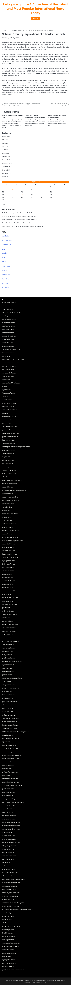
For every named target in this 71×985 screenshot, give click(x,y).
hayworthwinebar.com (9, 816)
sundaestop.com (7, 343)
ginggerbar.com (7, 691)
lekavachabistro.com (8, 581)
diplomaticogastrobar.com (10, 946)
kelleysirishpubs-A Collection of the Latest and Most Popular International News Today (35, 9)
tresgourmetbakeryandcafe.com (12, 688)
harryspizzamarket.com (9, 936)
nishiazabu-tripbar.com (9, 544)
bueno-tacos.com (7, 795)
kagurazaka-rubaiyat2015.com (12, 313)
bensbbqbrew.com (8, 956)
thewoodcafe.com (8, 329)
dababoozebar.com (8, 852)
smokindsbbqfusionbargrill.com (12, 785)
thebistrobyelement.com (10, 514)
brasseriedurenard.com (9, 410)
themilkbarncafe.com (9, 651)
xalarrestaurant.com (8, 876)
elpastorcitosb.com (8, 326)
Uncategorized (6, 98)
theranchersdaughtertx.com (11, 822)
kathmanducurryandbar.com (11, 718)
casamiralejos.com (8, 453)
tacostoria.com (7, 520)
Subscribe (35, 18)
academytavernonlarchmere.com (13, 802)
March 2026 (5, 153)
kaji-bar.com (6, 742)
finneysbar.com (7, 655)
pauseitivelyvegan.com (9, 963)
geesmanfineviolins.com (10, 336)
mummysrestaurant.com (10, 762)
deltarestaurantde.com (9, 889)
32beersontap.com (8, 346)
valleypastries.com (8, 406)
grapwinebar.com (7, 577)
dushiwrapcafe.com (8, 564)
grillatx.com (6, 608)
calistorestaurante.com (9, 427)
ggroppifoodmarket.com (10, 437)
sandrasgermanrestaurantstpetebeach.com (16, 447)
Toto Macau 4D (6, 244)
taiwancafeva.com (8, 339)
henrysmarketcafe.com (9, 417)
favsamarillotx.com (8, 836)
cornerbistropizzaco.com (10, 557)
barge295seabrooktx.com (10, 782)
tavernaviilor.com (7, 708)
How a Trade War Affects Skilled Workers (57, 116)
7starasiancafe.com (8, 393)
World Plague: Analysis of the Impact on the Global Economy (20, 213)
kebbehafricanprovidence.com (12, 349)
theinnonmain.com (8, 333)
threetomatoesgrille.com (10, 725)
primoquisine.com (8, 460)
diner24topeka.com (8, 698)
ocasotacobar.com (8, 510)
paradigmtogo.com (8, 601)
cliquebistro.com (7, 494)
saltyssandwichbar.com (9, 614)
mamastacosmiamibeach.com (12, 661)
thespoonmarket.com (9, 440)
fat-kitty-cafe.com (8, 916)
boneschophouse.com (9, 467)
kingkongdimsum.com (9, 728)
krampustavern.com (8, 849)
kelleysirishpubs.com (9, 846)
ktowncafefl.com (7, 635)
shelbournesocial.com (9, 366)
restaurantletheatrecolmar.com (12, 420)
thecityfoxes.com (7, 463)
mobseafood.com (7, 534)
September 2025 (7, 173)
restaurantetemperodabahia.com (12, 678)
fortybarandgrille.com (9, 373)
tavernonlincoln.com (8, 859)
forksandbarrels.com (9, 551)
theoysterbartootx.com (9, 745)
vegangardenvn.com (8, 960)
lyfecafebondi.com (8, 504)
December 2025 (6, 163)
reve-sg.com (6, 386)
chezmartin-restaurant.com (11, 470)
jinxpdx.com (6, 380)
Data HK (4, 270)
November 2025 (7, 167)
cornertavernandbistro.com (11, 829)
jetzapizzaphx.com (8, 930)
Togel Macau (6, 266)
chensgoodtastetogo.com (10, 799)
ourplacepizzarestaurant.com (11, 926)
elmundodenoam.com (9, 303)
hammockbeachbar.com (10, 624)
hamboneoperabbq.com (9, 953)
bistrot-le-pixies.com (8, 671)
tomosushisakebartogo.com (11, 943)
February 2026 (6, 156)
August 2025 (6, 177)
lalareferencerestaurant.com (11, 883)
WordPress (44, 982)
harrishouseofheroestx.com (11, 500)
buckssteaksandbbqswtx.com (11, 755)
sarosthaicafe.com (8, 812)
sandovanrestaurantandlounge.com (13, 903)
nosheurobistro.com (8, 323)
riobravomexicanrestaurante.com (13, 360)
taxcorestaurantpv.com (9, 839)
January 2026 (6, 160)
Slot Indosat (5, 279)
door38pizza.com (7, 933)
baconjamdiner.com (8, 819)
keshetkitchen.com (8, 950)
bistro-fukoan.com (8, 584)
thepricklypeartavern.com (10, 759)
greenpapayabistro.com (9, 702)
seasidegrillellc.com (8, 806)
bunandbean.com (7, 400)
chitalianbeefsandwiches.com (11, 705)
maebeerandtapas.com (9, 752)
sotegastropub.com (8, 685)
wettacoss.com (7, 517)
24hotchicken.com (8, 309)
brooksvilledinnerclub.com (10, 497)
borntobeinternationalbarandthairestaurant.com (17, 909)
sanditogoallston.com (9, 316)
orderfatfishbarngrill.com (10, 779)
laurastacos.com (7, 712)
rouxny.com (6, 413)
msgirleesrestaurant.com (10, 638)
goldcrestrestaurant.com (10, 896)
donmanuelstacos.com (9, 722)
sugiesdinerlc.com (8, 665)
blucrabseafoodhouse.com (10, 641)
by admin (16, 38)
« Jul (3, 204)
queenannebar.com (8, 789)
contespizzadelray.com (9, 376)
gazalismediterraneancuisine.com (13, 970)
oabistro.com (6, 618)
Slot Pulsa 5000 (6, 240)
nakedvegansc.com (8, 966)
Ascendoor (31, 982)
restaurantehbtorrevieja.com (11, 906)
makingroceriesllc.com (9, 450)
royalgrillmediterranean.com (11, 809)
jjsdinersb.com (6, 863)
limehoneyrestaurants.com (11, 893)
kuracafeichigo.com (8, 913)
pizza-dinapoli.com (8, 370)
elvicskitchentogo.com (9, 604)
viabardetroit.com (7, 507)
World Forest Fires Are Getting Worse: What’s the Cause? (19, 219)
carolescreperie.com (8, 443)
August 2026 (6, 136)
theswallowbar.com (8, 695)
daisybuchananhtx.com (9, 484)
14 (41, 192)
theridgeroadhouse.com (9, 319)
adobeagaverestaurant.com (11, 866)
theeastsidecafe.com (8, 765)
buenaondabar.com (8, 547)
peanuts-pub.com (7, 621)
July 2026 (5, 140)
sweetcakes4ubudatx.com (10, 631)
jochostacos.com (7, 832)
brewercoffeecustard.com (10, 363)
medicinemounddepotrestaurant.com (14, 879)
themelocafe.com (7, 920)
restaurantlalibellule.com (10, 873)
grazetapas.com (7, 675)
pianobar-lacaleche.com (9, 474)
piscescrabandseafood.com (11, 842)
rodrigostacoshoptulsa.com (11, 738)
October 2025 (6, 170)
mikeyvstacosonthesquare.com (12, 480)
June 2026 (5, 143)
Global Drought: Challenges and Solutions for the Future (19, 216)
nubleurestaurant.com (9, 869)
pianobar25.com (7, 527)
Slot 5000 (5, 283)
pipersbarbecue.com (8, 571)
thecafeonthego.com (8, 567)
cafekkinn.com (6, 923)
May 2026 (5, 146)
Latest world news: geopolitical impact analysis (35, 116)
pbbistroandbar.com (8, 611)
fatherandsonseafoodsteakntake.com (14, 490)
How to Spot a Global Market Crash (12, 116)
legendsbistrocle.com (9, 628)
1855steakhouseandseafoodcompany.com (16, 732)
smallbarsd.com (7, 306)
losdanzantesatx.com (9, 524)
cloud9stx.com (7, 668)
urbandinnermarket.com (10, 598)
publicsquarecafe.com (9, 715)
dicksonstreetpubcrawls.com (11, 537)
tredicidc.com (6, 423)
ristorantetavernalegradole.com (12, 541)
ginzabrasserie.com (8, 658)
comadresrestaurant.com (10, 886)
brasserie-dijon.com (8, 792)
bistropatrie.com (7, 487)
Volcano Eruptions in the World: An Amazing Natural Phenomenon (22, 226)
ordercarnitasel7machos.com (11, 383)
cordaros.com (6, 396)
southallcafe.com (7, 735)
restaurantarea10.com (9, 403)
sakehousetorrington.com (10, 433)
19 (22, 194)
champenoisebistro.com (10, 749)
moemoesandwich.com (9, 856)
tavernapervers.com (8, 681)
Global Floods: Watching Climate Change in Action (17, 223)
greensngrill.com (7, 430)
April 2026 (5, 150)
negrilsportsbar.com (8, 561)
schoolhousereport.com (10, 477)
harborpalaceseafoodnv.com (11, 530)
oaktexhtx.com (7, 769)
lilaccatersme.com (8, 353)
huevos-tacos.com (8, 594)
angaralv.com (6, 390)
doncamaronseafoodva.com (11, 826)
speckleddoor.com (8, 356)
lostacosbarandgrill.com (10, 591)
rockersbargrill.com (8, 648)
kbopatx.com (6, 457)
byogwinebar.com (7, 574)
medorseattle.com (8, 588)
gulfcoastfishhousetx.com (10, 772)
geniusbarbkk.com (8, 775)
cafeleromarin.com (8, 645)
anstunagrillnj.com (8, 940)
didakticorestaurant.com (10, 899)
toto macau (5, 287)
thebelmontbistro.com (9, 554)
